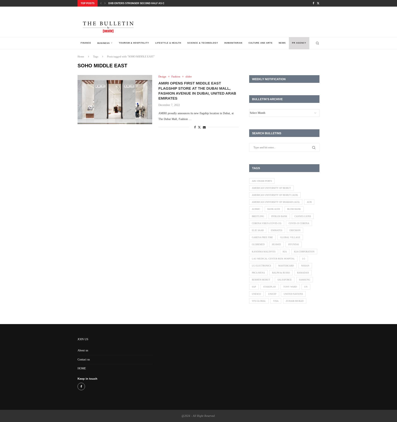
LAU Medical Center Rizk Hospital (273, 258)
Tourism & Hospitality (134, 43)
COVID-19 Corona (299, 223)
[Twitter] (318, 3)
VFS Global (259, 301)
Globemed (258, 244)
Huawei (276, 244)
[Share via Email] (204, 127)
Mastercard (286, 265)
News (282, 43)
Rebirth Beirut (261, 279)
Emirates (276, 230)
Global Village (290, 237)
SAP (254, 286)
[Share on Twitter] (199, 127)
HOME (82, 368)
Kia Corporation (304, 251)
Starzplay (269, 286)
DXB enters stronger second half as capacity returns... (149, 3)
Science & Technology (202, 43)
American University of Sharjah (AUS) (276, 202)
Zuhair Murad (295, 301)
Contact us (84, 359)
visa (276, 301)
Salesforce (284, 279)
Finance (86, 43)
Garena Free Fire (262, 237)
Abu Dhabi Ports (262, 181)
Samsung (304, 279)
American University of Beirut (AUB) (275, 195)
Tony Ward (290, 286)
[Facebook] (313, 3)
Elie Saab (258, 230)
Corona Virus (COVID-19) (266, 223)
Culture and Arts (261, 43)
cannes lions (302, 216)
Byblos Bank (279, 216)
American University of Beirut (271, 188)
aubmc (256, 209)
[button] (101, 3)
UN (305, 286)
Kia (285, 251)
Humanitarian (233, 43)
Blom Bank (294, 209)
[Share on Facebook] (195, 127)
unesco (256, 294)
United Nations (293, 294)
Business (103, 43)
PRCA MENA (258, 272)
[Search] (317, 43)
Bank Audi (273, 209)
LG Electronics (261, 265)
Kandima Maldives (263, 251)
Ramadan (303, 272)
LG (303, 258)
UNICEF (272, 294)
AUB (309, 202)
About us (83, 350)
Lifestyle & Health (168, 43)
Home (81, 56)
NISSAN (305, 265)
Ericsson (294, 230)
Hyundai (293, 244)
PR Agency (299, 43)
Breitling (258, 216)
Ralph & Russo (281, 272)
